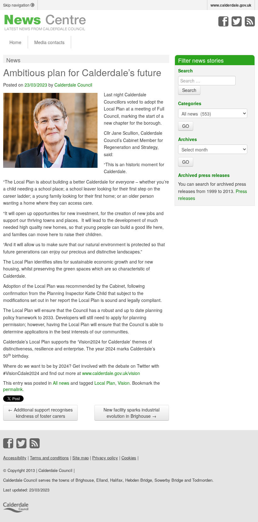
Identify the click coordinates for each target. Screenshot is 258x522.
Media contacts (49, 42)
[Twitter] (237, 21)
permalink (13, 389)
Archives (187, 139)
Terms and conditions (49, 458)
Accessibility (14, 458)
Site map (80, 458)
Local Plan (104, 383)
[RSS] (250, 21)
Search (185, 70)
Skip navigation (17, 5)
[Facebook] (223, 21)
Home (15, 42)
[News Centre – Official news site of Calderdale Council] (45, 22)
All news (61, 383)
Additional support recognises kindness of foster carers (40, 412)
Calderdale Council (73, 85)
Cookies (128, 458)
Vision (124, 383)
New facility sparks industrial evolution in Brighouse (132, 412)
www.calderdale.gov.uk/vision (111, 373)
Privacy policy (105, 458)
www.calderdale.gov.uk (230, 5)
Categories (189, 103)
